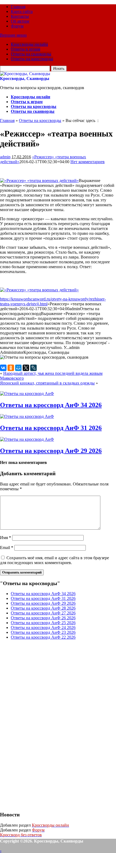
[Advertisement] (40, 725)
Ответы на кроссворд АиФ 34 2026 (51, 404)
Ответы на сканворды (31, 54)
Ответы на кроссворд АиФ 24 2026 (43, 627)
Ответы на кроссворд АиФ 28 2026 (43, 608)
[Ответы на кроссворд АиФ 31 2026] (27, 416)
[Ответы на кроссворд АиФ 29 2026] (27, 439)
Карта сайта (22, 11)
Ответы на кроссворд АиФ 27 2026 (43, 613)
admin (5, 157)
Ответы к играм (25, 49)
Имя (5, 537)
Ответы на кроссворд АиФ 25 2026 (43, 622)
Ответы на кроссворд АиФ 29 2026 (51, 450)
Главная (18, 6)
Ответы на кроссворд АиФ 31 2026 (51, 427)
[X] (26, 368)
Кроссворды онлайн (29, 44)
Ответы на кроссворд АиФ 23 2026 (43, 632)
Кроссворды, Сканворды (24, 78)
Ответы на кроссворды (32, 59)
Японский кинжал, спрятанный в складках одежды (47, 383)
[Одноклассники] (11, 368)
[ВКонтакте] (3, 368)
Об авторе (20, 21)
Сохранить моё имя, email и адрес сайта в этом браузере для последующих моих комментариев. (54, 560)
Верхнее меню (13, 35)
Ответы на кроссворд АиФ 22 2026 (43, 637)
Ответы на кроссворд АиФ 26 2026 (43, 618)
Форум (17, 26)
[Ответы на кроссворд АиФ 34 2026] (27, 393)
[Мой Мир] (18, 368)
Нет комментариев (87, 161)
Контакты (20, 16)
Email (6, 547)
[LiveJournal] (33, 368)
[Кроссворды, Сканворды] (25, 73)
